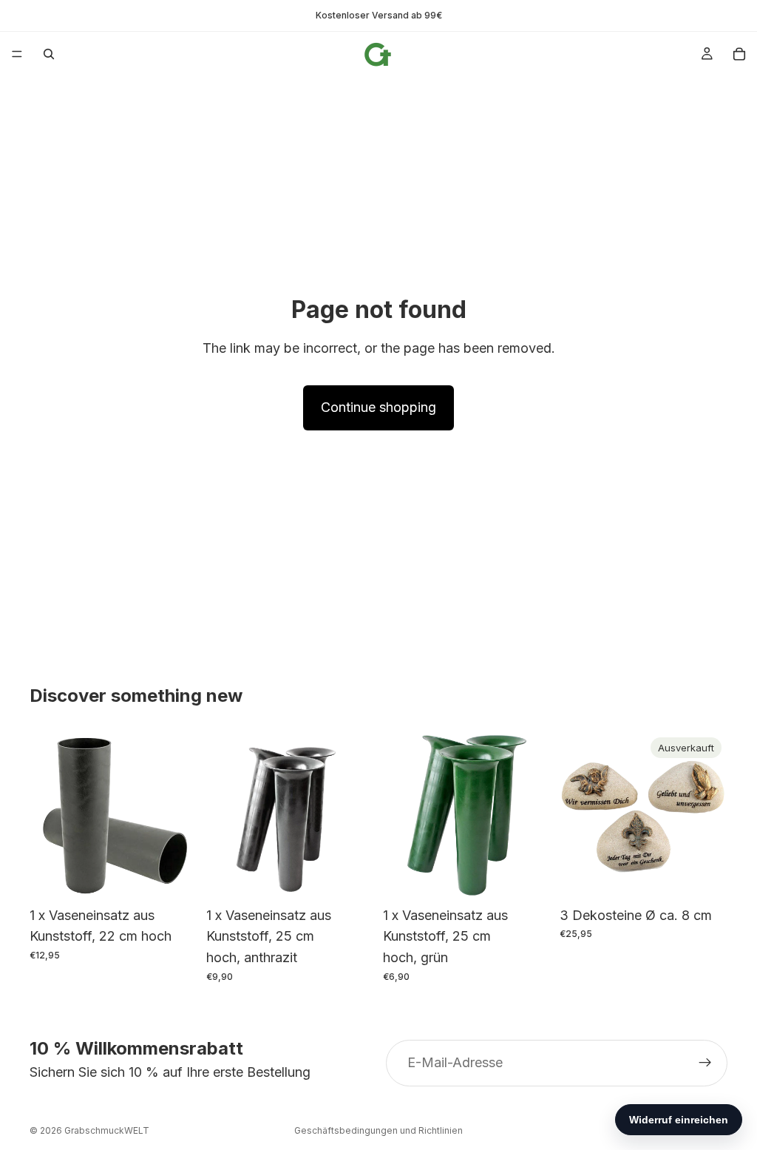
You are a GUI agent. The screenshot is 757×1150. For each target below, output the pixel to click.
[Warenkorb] (739, 54)
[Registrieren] (705, 1063)
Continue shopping (378, 407)
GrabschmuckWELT (106, 1130)
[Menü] (17, 54)
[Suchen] (49, 54)
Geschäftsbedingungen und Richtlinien (378, 1130)
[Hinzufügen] (174, 876)
